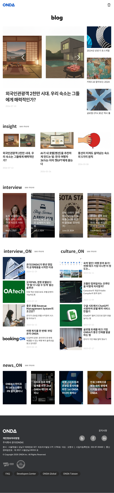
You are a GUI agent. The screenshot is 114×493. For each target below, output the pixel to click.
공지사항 (103, 430)
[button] (23, 57)
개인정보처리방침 (11, 438)
